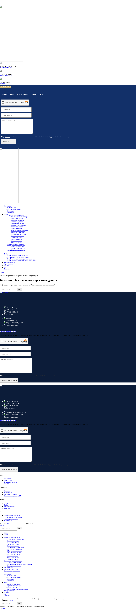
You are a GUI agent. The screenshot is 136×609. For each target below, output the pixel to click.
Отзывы (6, 483)
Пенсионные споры (17, 236)
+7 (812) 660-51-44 (6, 3)
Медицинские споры (17, 232)
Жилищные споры (17, 227)
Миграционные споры (18, 231)
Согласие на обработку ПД (12, 496)
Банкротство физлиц (17, 220)
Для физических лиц (13, 584)
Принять (10, 600)
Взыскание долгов (17, 222)
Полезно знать (8, 492)
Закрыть (2, 525)
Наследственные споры (18, 234)
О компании (7, 478)
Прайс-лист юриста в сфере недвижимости (21, 259)
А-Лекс (9, 523)
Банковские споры (17, 218)
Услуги (6, 503)
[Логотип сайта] (11, 61)
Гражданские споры (17, 223)
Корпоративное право (18, 248)
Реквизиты (10, 212)
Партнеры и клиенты (14, 209)
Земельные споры (16, 228)
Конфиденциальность (10, 494)
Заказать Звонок (5, 87)
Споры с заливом (16, 241)
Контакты (7, 508)
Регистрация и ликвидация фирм (17, 589)
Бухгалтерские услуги (11, 519)
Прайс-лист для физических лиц (17, 255)
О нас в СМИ (11, 207)
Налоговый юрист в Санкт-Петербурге (19, 564)
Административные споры (19, 217)
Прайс (6, 505)
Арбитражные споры (17, 246)
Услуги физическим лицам (12, 515)
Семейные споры (16, 237)
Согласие (7, 137)
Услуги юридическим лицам (13, 517)
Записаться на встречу (8, 331)
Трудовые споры (16, 242)
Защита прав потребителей (15, 547)
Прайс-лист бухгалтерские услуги (18, 257)
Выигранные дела (9, 506)
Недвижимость (8, 520)
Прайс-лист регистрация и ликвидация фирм (21, 260)
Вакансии (10, 211)
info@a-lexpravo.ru (6, 75)
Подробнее (4, 600)
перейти (2, 83)
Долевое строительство (18, 225)
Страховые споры (16, 239)
